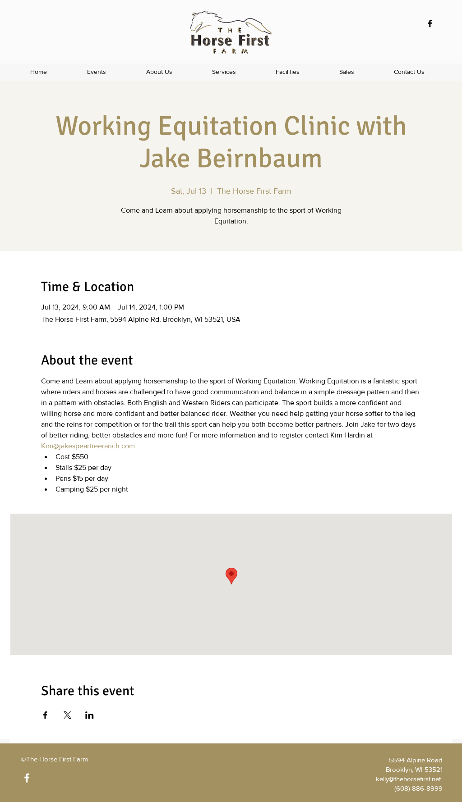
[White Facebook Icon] (27, 778)
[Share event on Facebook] (45, 715)
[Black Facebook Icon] (430, 23)
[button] (224, 72)
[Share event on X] (67, 715)
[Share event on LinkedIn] (89, 715)
